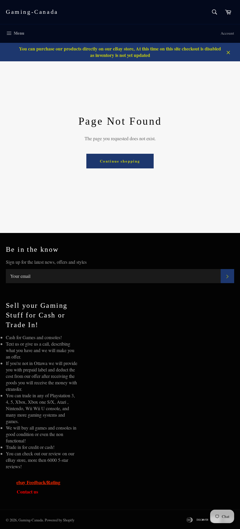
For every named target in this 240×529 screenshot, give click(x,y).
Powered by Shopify (59, 520)
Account (227, 33)
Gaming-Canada (32, 12)
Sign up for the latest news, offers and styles (46, 262)
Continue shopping (120, 161)
